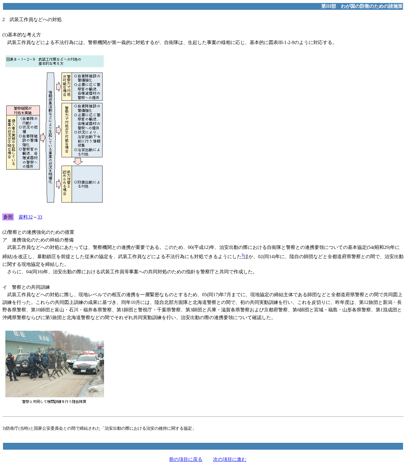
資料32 (25, 216)
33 (39, 216)
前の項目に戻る (185, 459)
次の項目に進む (229, 459)
